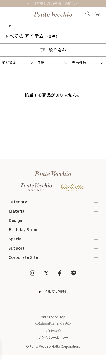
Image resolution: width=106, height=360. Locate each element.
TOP (7, 26)
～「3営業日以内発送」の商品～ (53, 3)
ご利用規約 (53, 330)
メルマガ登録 (55, 291)
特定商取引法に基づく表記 (53, 324)
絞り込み (57, 49)
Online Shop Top (53, 317)
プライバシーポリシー (53, 337)
